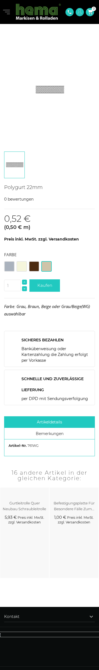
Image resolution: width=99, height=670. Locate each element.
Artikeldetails (49, 422)
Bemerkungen (50, 433)
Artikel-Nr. (18, 446)
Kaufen (44, 285)
